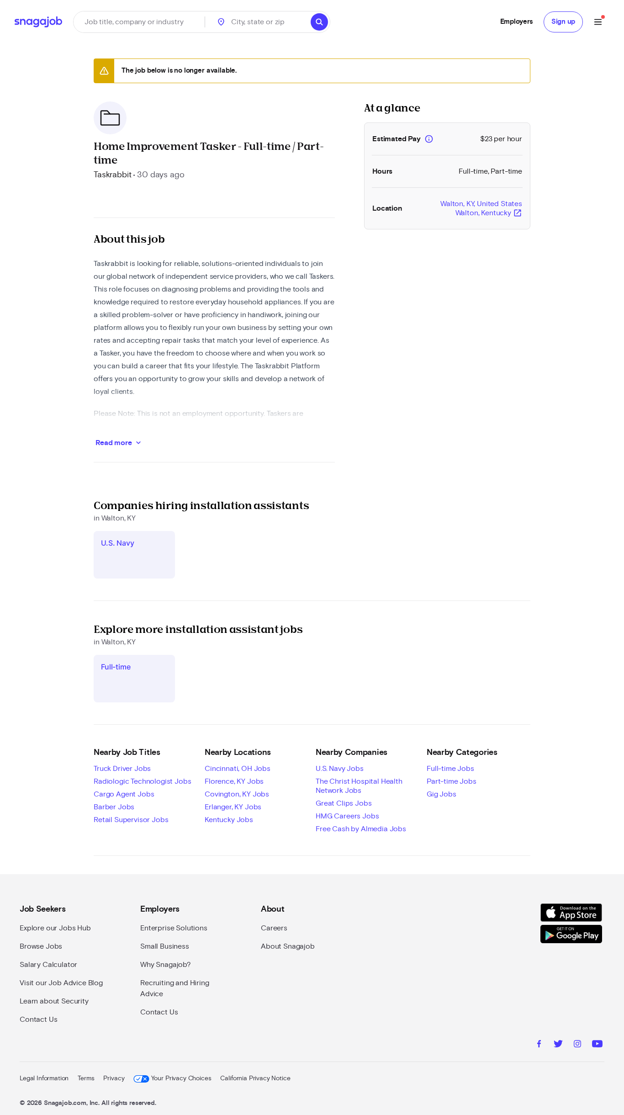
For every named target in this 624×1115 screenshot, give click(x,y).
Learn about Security (54, 1001)
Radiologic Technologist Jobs (142, 781)
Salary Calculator (48, 964)
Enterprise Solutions (173, 928)
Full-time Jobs (450, 768)
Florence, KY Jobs (234, 781)
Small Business (164, 946)
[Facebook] (539, 1045)
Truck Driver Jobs (122, 768)
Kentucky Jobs (229, 819)
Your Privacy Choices (181, 1078)
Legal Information (44, 1078)
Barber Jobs (114, 807)
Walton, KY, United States (481, 209)
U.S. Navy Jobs (340, 768)
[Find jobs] (319, 22)
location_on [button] (221, 22)
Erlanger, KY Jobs (233, 807)
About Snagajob (288, 946)
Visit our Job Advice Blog (61, 983)
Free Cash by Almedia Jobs (361, 829)
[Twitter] (558, 1045)
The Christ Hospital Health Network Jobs (359, 786)
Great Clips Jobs (343, 803)
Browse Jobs (41, 946)
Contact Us (38, 1019)
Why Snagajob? (165, 964)
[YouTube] (597, 1045)
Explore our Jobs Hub (55, 928)
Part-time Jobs (451, 781)
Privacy (113, 1078)
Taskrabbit (112, 175)
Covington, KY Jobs (237, 794)
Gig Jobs (441, 794)
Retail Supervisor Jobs (131, 819)
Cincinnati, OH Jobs (237, 768)
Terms (86, 1078)
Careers (274, 928)
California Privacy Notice (255, 1078)
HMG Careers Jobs (347, 816)
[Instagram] (577, 1045)
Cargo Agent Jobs (124, 794)
